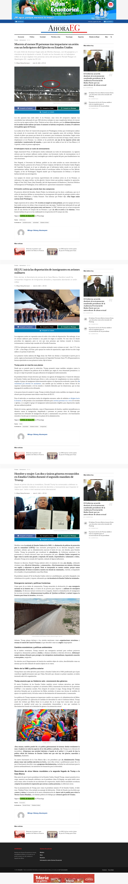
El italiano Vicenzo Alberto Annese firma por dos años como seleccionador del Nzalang (101, 94)
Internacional (23, 40)
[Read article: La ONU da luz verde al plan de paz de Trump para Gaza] (52, 251)
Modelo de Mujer (94, 37)
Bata (41, 855)
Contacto (20, 21)
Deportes (81, 37)
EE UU (28, 40)
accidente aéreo (27, 222)
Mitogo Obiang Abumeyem (23, 63)
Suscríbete (109, 21)
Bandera (42, 857)
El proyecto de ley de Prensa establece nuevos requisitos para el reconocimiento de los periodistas (100, 104)
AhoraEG (20, 870)
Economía (21, 37)
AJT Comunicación (63, 870)
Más (106, 37)
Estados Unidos (44, 222)
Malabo (42, 852)
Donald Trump (26, 805)
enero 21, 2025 (37, 493)
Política (32, 37)
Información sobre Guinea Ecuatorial (51, 860)
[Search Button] (111, 37)
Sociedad (43, 37)
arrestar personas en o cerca (62, 401)
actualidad (35, 222)
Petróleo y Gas (55, 37)
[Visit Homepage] (64, 29)
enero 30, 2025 (36, 63)
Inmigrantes (43, 426)
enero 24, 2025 (37, 286)
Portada (16, 40)
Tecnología (69, 37)
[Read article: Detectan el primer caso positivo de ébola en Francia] (19, 251)
